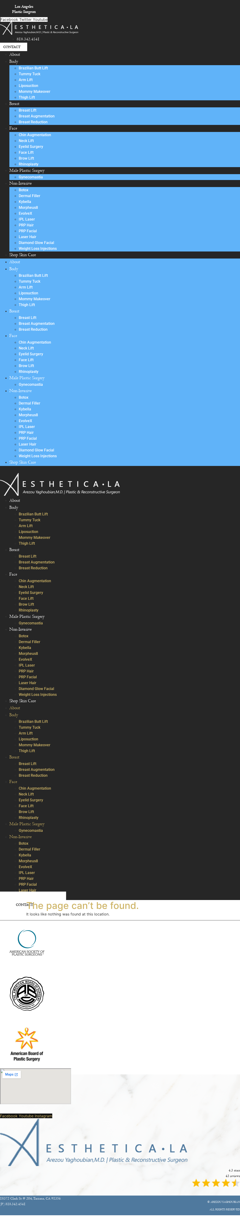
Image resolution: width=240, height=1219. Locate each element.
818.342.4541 (28, 39)
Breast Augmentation (37, 116)
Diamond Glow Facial (36, 242)
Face (13, 128)
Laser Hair (27, 237)
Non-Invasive (20, 183)
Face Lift (26, 152)
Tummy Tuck (29, 74)
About (14, 54)
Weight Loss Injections (38, 248)
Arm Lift (26, 80)
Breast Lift (27, 110)
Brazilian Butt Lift (33, 68)
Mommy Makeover (34, 91)
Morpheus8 (28, 207)
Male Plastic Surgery (27, 170)
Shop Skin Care (22, 255)
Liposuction (28, 85)
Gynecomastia (31, 177)
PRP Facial (28, 231)
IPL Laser (27, 219)
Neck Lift (26, 141)
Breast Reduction (33, 122)
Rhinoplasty (28, 164)
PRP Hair (26, 225)
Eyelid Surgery (31, 146)
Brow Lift (26, 158)
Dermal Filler (29, 196)
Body (13, 61)
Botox (23, 190)
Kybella (25, 201)
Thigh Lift (27, 97)
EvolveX (25, 213)
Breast (14, 103)
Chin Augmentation (35, 135)
